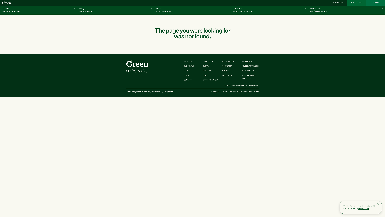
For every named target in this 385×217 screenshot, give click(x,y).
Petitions (207, 71)
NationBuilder (254, 85)
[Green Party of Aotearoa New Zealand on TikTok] (145, 71)
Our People (189, 66)
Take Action (208, 61)
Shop (205, 75)
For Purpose (235, 85)
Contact (187, 80)
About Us (188, 61)
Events (206, 66)
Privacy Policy (248, 71)
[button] (38, 10)
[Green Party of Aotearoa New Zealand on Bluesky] (139, 71)
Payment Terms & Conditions (249, 77)
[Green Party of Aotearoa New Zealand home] (137, 63)
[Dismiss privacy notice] (378, 204)
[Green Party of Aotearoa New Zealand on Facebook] (128, 71)
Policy (186, 71)
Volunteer (356, 3)
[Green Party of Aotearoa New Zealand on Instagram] (134, 71)
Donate (375, 3)
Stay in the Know (210, 80)
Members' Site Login (250, 66)
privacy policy (363, 209)
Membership (338, 3)
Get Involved (228, 61)
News (186, 75)
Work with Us (228, 75)
